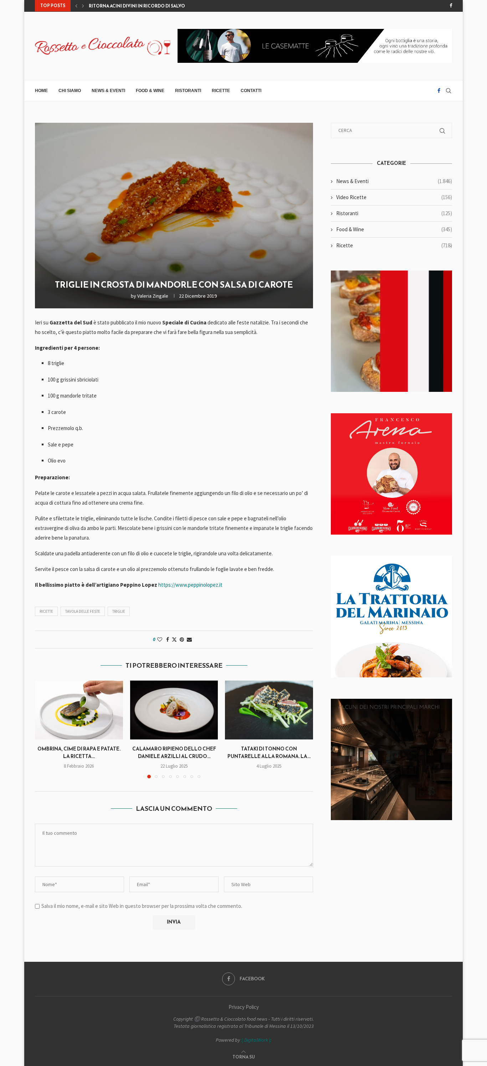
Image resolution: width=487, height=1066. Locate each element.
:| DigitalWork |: (256, 1040)
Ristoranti (188, 90)
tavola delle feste (82, 611)
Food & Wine (150, 90)
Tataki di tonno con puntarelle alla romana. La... (269, 753)
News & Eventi (108, 90)
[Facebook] (451, 5)
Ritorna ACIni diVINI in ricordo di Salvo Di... (141, 6)
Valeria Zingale (152, 296)
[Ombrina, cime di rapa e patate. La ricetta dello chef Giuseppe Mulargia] (79, 710)
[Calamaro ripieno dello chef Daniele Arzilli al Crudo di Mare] (174, 710)
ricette (46, 611)
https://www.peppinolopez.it (190, 584)
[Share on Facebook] (167, 639)
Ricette (221, 90)
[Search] (448, 90)
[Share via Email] (189, 639)
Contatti (251, 90)
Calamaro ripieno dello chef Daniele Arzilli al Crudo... (174, 753)
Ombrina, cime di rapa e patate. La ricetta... (79, 753)
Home (41, 90)
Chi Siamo (69, 90)
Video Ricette (394, 197)
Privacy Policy (244, 1007)
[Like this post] (159, 639)
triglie (118, 611)
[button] (76, 5)
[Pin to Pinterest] (182, 639)
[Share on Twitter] (174, 639)
